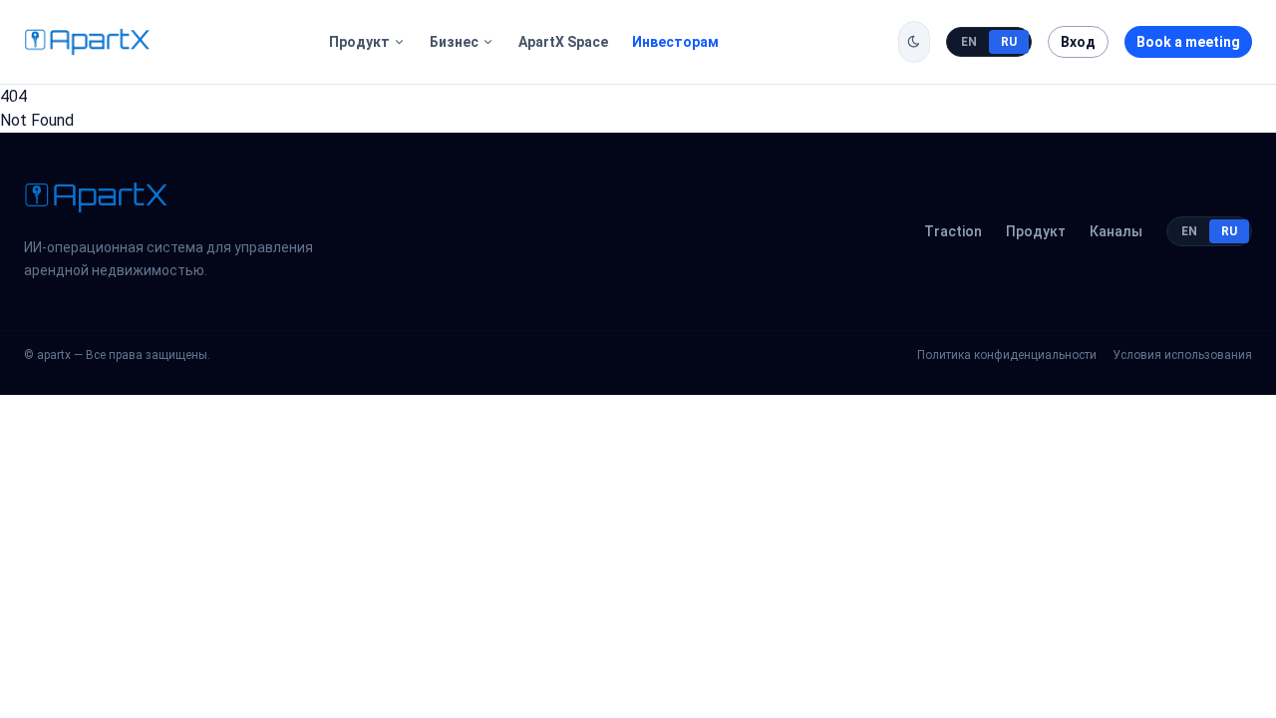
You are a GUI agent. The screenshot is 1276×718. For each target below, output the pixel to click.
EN (969, 42)
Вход (1078, 42)
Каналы (1116, 231)
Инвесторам (675, 42)
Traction (953, 231)
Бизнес (454, 42)
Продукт (359, 42)
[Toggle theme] (914, 42)
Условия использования (1182, 355)
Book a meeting (1188, 42)
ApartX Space (563, 42)
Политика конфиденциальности (1007, 355)
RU (1009, 42)
